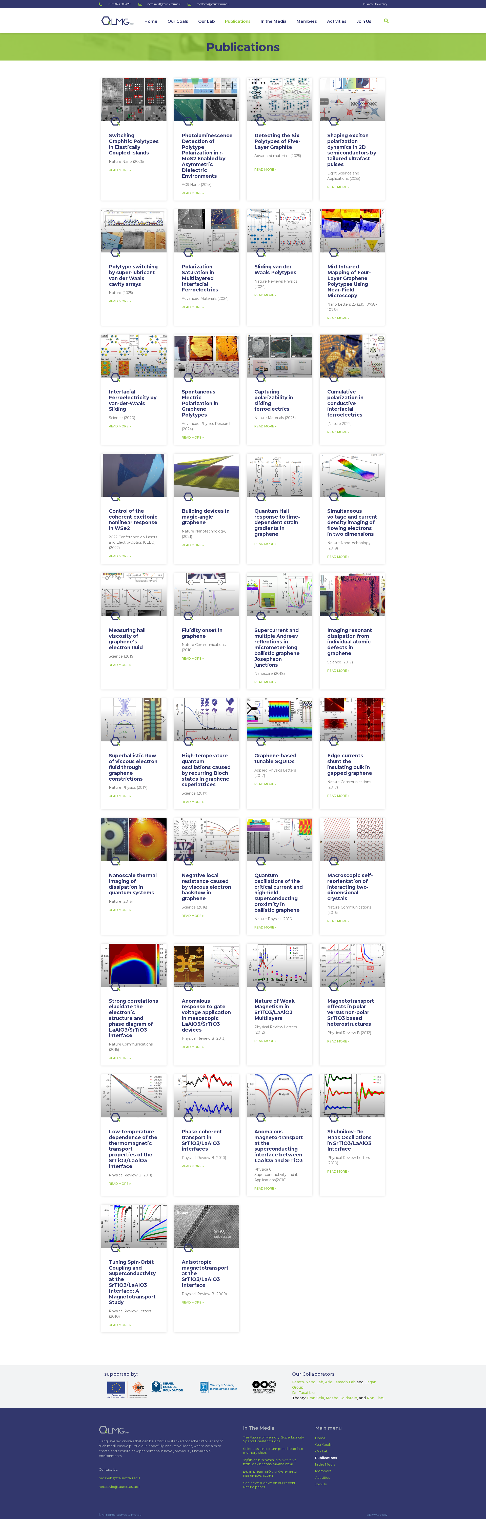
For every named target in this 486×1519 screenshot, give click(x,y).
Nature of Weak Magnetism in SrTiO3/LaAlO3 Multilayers (274, 1009)
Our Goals (178, 21)
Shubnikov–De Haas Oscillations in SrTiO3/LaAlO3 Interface (349, 1140)
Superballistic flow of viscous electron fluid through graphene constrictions (133, 767)
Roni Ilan (375, 1398)
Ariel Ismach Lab (341, 1382)
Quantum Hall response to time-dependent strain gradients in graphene (277, 522)
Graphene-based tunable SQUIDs (275, 758)
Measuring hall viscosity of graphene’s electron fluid (127, 638)
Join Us (364, 21)
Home (151, 21)
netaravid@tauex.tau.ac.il (119, 1487)
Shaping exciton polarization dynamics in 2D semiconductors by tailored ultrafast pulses (351, 150)
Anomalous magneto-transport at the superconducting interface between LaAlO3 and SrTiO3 (278, 1146)
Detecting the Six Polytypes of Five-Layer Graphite (277, 141)
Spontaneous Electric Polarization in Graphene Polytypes (200, 403)
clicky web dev (377, 1514)
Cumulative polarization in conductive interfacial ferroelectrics (345, 403)
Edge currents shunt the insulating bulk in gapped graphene (349, 764)
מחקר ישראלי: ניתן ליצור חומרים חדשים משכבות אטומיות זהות (270, 1473)
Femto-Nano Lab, (308, 1382)
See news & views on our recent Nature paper (269, 1485)
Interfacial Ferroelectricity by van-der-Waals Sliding (132, 400)
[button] (386, 21)
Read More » (120, 170)
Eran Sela (315, 1398)
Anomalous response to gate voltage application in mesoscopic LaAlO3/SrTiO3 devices (206, 1015)
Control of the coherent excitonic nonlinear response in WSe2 (133, 519)
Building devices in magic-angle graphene (206, 517)
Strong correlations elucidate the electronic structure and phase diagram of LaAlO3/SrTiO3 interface (133, 1018)
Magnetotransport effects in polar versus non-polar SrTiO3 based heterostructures (350, 1012)
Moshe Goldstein (341, 1398)
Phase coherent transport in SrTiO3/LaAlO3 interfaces (202, 1140)
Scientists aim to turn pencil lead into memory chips (273, 1451)
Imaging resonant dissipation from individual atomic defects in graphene (349, 641)
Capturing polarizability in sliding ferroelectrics (273, 400)
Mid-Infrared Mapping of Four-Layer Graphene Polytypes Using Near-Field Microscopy (349, 281)
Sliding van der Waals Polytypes (275, 269)
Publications (238, 21)
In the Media (274, 21)
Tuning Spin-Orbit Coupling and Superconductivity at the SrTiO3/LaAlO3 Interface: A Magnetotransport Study (132, 1282)
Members (307, 21)
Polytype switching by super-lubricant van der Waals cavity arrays (133, 275)
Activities (337, 21)
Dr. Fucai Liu (303, 1392)
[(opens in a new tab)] (134, 99)
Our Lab (206, 21)
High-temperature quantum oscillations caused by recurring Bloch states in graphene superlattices (206, 770)
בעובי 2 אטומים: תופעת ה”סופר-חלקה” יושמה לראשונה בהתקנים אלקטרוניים (269, 1462)
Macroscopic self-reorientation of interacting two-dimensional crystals (350, 887)
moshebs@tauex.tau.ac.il (119, 1478)
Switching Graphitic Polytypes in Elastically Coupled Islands (134, 144)
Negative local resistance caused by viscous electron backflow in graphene (206, 887)
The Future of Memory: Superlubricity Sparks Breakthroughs (273, 1439)
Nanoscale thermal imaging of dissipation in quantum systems (133, 884)
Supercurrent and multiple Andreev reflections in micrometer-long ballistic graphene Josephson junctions (277, 647)
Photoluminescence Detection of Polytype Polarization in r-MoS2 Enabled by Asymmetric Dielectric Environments (207, 156)
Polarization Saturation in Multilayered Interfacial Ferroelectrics (200, 278)
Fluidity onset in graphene (202, 633)
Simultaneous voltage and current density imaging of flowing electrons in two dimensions (352, 522)
